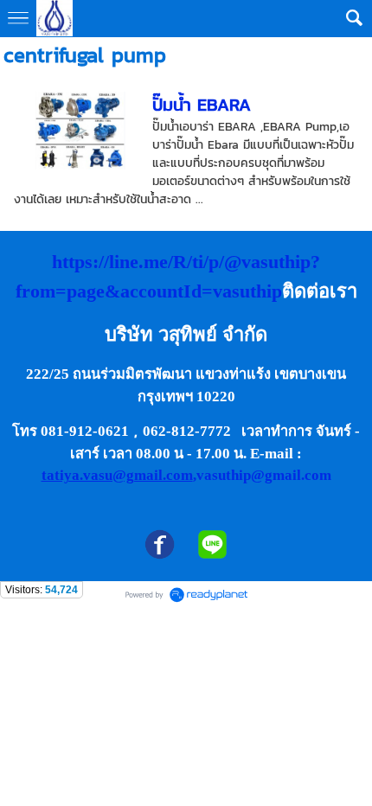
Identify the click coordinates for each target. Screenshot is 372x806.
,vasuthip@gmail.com (262, 475)
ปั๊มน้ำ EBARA (201, 105)
